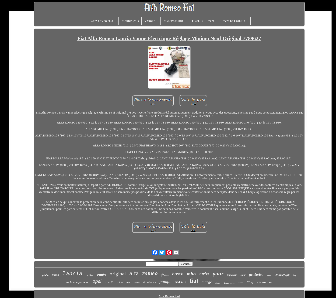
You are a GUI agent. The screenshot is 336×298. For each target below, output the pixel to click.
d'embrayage (229, 283)
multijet (89, 275)
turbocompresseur (77, 282)
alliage (207, 282)
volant (120, 282)
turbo (204, 273)
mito (191, 273)
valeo (55, 274)
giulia (45, 275)
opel (97, 281)
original (118, 273)
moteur (180, 282)
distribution (149, 282)
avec (129, 282)
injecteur (232, 274)
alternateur (264, 282)
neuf (250, 281)
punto (101, 274)
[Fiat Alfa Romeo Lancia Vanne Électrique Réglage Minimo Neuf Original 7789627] (169, 67)
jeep (294, 275)
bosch (177, 273)
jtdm (165, 274)
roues (137, 282)
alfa (134, 273)
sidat (243, 274)
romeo (150, 273)
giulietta (256, 274)
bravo (269, 276)
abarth (109, 282)
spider (240, 282)
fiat (194, 281)
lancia (72, 273)
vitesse (217, 283)
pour (218, 273)
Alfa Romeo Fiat (169, 296)
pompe (165, 281)
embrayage (282, 274)
